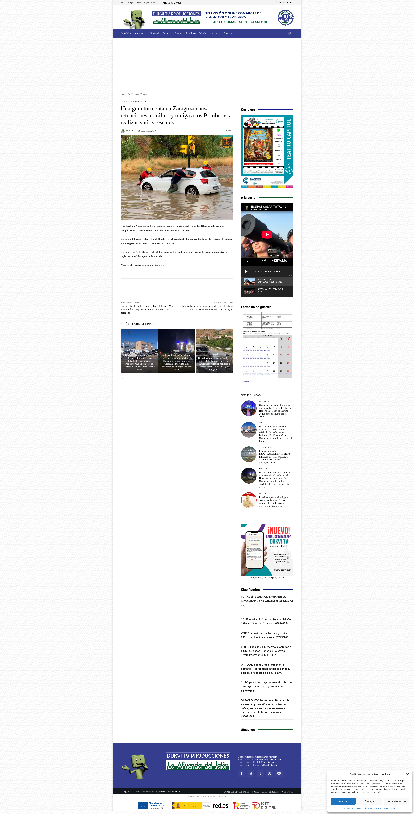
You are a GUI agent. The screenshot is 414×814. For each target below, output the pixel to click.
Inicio (123, 93)
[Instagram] (280, 3)
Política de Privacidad (372, 808)
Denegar (370, 801)
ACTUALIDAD (265, 401)
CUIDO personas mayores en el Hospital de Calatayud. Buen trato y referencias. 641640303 (266, 686)
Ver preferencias (396, 801)
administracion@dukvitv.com (268, 759)
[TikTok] (284, 3)
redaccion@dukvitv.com (266, 757)
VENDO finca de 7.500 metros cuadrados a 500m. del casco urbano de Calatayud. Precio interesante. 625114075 (266, 651)
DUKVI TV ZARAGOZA (137, 93)
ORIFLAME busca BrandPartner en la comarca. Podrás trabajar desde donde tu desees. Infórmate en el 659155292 (265, 668)
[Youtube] (291, 3)
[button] (407, 774)
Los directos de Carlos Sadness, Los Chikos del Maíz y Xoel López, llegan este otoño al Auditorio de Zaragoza (147, 309)
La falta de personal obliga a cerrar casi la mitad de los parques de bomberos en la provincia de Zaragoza (273, 501)
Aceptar (343, 801)
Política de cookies (352, 808)
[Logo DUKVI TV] (135, 19)
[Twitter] (287, 3)
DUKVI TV (131, 131)
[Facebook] (276, 3)
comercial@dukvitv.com (266, 765)
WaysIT (161, 791)
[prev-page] (123, 379)
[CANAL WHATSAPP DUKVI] (267, 550)
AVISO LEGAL (390, 808)
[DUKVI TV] (123, 131)
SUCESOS (139, 351)
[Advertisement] (207, 64)
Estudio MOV (174, 791)
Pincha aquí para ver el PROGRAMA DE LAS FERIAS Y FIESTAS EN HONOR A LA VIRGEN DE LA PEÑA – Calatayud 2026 (276, 457)
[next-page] (128, 379)
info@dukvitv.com (265, 762)
